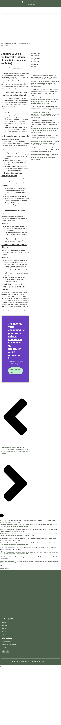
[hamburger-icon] (56, 9)
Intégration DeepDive (38, 661)
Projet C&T (34, 66)
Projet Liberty (35, 55)
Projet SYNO (35, 61)
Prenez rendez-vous (15, 371)
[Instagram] (3, 651)
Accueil (1, 43)
